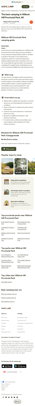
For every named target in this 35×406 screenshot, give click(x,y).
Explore (3, 10)
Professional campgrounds (25, 323)
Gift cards (4, 317)
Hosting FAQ (21, 332)
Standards (20, 329)
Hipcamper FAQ (5, 332)
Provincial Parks (23, 10)
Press (2, 329)
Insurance (20, 326)
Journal (3, 323)
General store (5, 320)
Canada (8, 10)
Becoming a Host (22, 317)
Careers (3, 326)
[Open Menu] (32, 6)
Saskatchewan (14, 10)
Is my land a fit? (22, 320)
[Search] (31, 22)
